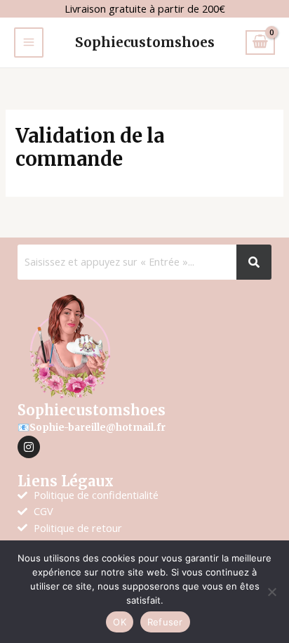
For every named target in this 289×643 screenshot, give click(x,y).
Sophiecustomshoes (145, 42)
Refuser (165, 622)
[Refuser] (271, 592)
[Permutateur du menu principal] (28, 42)
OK (119, 622)
